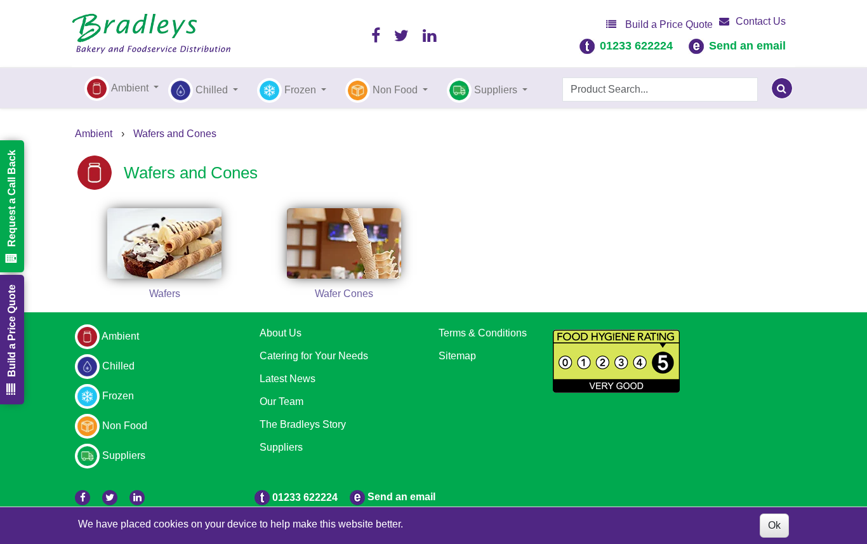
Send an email (747, 45)
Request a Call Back (11, 198)
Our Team (281, 401)
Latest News (287, 378)
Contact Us (761, 21)
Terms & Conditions (483, 333)
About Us (280, 333)
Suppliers (281, 447)
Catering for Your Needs (314, 355)
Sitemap (457, 355)
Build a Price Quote (668, 24)
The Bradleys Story (303, 424)
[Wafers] (164, 243)
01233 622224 (636, 45)
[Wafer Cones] (344, 243)
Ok (774, 525)
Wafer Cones (344, 293)
